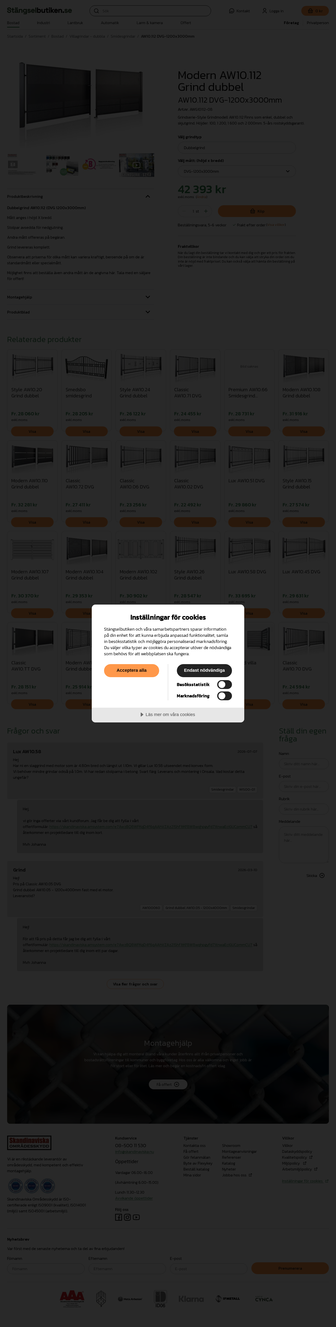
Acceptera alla (132, 670)
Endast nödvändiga (204, 670)
